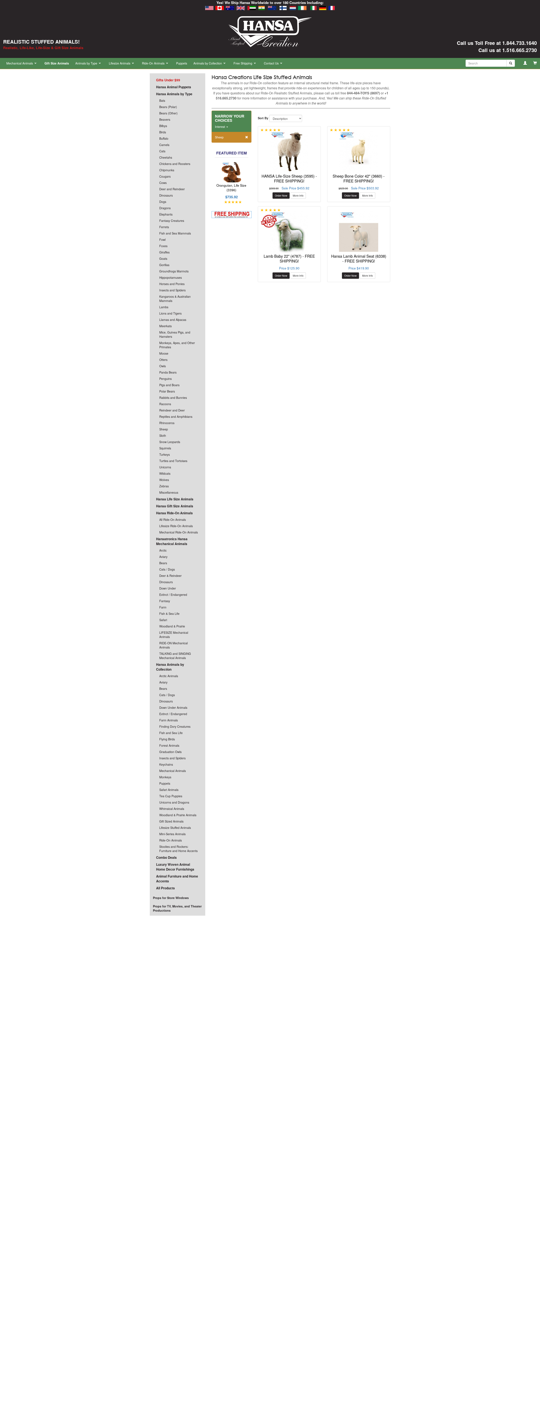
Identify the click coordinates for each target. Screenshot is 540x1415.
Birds (162, 132)
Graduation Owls (170, 752)
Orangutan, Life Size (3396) (231, 188)
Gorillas (164, 265)
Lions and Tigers (170, 313)
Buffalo (163, 138)
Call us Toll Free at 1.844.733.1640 (497, 42)
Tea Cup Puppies (170, 796)
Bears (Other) (168, 113)
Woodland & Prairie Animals (177, 815)
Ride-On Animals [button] (153, 63)
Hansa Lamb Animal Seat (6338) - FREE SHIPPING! (358, 259)
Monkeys (165, 777)
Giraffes (164, 252)
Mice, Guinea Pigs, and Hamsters (174, 334)
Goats (163, 258)
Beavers (164, 119)
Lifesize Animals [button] (120, 63)
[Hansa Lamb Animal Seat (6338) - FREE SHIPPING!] (358, 233)
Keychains (166, 764)
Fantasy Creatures (171, 220)
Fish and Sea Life (171, 733)
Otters (163, 360)
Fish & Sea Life (169, 613)
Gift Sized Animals (171, 821)
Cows (163, 183)
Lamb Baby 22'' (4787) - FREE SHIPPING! (289, 259)
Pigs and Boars (169, 385)
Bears (163, 563)
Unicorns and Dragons (174, 802)
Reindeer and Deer (172, 410)
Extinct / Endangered (173, 594)
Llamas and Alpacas (172, 320)
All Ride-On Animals (172, 519)
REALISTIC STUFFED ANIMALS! (41, 41)
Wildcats (164, 473)
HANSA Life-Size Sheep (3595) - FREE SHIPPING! (289, 179)
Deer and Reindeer (172, 189)
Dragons (165, 208)
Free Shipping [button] (243, 63)
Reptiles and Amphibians (175, 416)
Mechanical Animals (172, 771)
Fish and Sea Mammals (175, 233)
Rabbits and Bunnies (173, 397)
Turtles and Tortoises (173, 461)
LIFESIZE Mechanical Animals (173, 634)
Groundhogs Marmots (174, 271)
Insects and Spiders (172, 290)
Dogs (162, 202)
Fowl (162, 239)
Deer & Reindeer (170, 576)
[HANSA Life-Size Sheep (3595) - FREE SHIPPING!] (289, 153)
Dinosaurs (166, 195)
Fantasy (164, 601)
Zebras (164, 486)
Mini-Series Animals (172, 834)
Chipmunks (166, 170)
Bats (162, 100)
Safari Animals (168, 790)
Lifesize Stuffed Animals (175, 827)
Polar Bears (167, 391)
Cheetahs (165, 157)
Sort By (263, 119)
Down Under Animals (173, 707)
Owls (162, 366)
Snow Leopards (169, 442)
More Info (298, 196)
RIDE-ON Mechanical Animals (173, 645)
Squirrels (165, 448)
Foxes (163, 246)
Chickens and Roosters (174, 164)
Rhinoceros (166, 423)
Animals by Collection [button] (208, 63)
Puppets (181, 63)
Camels (164, 145)
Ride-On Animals (170, 840)
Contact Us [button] (271, 63)
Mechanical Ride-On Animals (178, 532)
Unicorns (165, 467)
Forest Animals (169, 745)
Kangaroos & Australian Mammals (175, 298)
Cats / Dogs (167, 569)
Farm (162, 607)
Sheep (163, 429)
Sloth (162, 435)
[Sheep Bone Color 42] (358, 153)
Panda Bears (168, 372)
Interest (220, 128)
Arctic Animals (168, 676)
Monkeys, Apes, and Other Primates (177, 345)
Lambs (163, 307)
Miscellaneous (168, 492)
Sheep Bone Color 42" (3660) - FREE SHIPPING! (359, 179)
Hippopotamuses (170, 277)
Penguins (165, 379)
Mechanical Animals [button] (20, 63)
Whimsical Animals (171, 809)
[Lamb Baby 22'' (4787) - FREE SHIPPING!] (289, 233)
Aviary (163, 557)
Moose (163, 353)
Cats (162, 151)
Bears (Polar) (168, 107)
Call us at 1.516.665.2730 (507, 50)
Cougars (165, 176)
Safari (163, 620)
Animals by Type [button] (86, 63)
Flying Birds (167, 739)
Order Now (281, 196)
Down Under (167, 588)
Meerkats (165, 326)
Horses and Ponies (172, 284)
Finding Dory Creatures (174, 726)
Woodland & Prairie (172, 626)
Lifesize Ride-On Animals (176, 526)
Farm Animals (168, 720)
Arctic (163, 550)
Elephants (166, 214)
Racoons (165, 404)
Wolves (164, 480)
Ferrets (164, 227)
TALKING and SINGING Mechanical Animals (175, 655)
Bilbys (163, 126)
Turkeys (164, 454)
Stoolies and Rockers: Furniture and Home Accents (178, 848)
